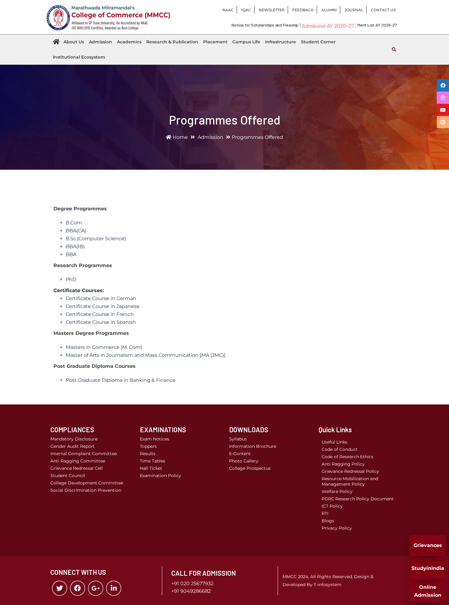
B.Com (74, 223)
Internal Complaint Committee (83, 453)
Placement (215, 41)
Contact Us (383, 10)
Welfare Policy (337, 491)
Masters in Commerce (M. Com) (104, 347)
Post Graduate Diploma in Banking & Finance (121, 380)
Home (179, 137)
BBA (71, 254)
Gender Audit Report (72, 446)
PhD (71, 279)
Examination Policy (160, 475)
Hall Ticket (151, 468)
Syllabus (238, 439)
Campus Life (246, 41)
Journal (354, 10)
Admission (100, 41)
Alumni (329, 10)
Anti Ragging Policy (343, 464)
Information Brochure (252, 446)
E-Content (240, 453)
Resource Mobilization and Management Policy (350, 481)
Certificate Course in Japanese (103, 306)
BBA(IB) (75, 246)
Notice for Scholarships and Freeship (265, 25)
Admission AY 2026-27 (328, 25)
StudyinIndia (427, 568)
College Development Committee (86, 483)
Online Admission (427, 591)
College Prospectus (250, 468)
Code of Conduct (340, 449)
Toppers (148, 446)
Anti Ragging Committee (77, 461)
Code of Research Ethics (347, 456)
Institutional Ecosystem (79, 57)
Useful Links (334, 442)
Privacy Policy (337, 528)
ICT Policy (332, 506)
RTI (325, 513)
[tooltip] (443, 85)
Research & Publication (172, 41)
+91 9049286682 (191, 591)
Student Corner (318, 41)
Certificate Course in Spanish (101, 322)
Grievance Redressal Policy (350, 471)
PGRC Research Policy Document (358, 499)
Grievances (428, 545)
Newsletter (272, 10)
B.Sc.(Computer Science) (96, 238)
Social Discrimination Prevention (85, 490)
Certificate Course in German (101, 298)
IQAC (246, 10)
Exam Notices (154, 439)
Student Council (67, 475)
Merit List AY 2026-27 (377, 25)
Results (147, 453)
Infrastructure (280, 41)
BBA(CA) (76, 231)
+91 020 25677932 (192, 583)
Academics (129, 41)
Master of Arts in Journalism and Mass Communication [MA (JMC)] (145, 355)
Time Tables (152, 461)
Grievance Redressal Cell (76, 468)
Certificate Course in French (100, 314)
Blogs (328, 520)
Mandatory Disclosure (73, 439)
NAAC (228, 10)
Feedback (303, 10)
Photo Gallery (243, 461)
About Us (74, 41)
